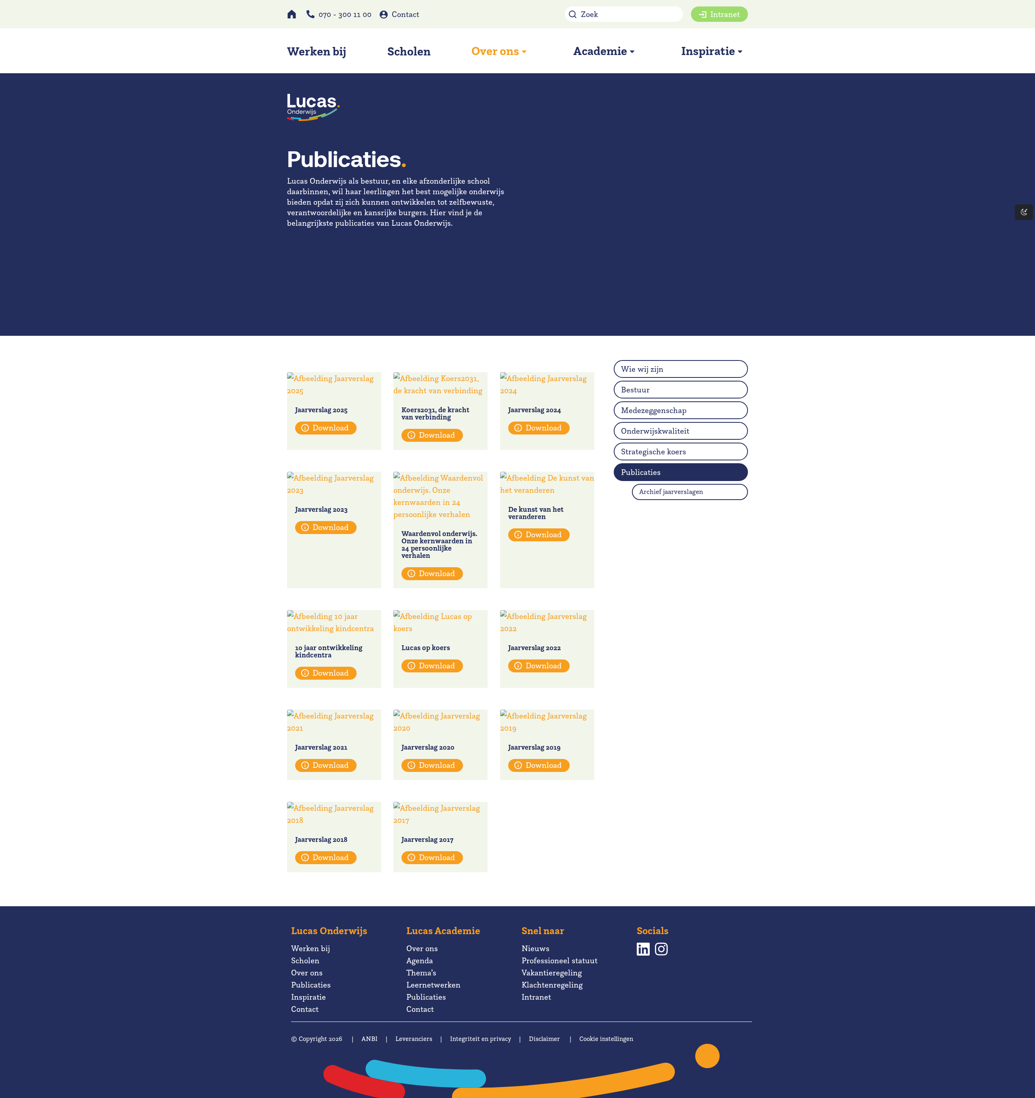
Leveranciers (413, 1039)
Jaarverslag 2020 (427, 747)
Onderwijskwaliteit (655, 431)
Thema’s (421, 972)
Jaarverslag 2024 (534, 409)
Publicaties (641, 472)
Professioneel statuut (560, 960)
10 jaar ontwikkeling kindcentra (328, 651)
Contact (405, 14)
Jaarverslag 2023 (321, 509)
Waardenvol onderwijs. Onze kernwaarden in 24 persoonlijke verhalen (439, 544)
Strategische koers (653, 451)
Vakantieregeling (552, 972)
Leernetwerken (433, 985)
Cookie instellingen (606, 1039)
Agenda (419, 960)
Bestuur (635, 389)
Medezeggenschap (653, 410)
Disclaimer (544, 1039)
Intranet (725, 14)
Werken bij (310, 948)
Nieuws (535, 948)
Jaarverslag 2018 (321, 839)
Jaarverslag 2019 (534, 747)
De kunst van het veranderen (536, 512)
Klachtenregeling (552, 985)
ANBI (369, 1039)
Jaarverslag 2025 (321, 409)
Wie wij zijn (642, 369)
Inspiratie (308, 997)
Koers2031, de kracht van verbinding (435, 413)
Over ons (307, 972)
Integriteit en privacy (480, 1039)
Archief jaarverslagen (671, 492)
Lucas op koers (425, 647)
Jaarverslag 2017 (427, 839)
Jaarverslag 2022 (534, 647)
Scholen (305, 960)
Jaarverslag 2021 (321, 747)
